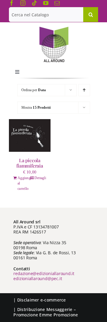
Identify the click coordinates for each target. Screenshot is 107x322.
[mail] (57, 3)
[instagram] (23, 3)
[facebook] (11, 3)
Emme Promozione (58, 315)
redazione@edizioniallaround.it (43, 273)
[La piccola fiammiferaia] (30, 135)
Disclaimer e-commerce (41, 300)
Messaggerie (59, 309)
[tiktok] (34, 3)
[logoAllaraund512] (53, 28)
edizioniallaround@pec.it (37, 278)
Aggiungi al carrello (23, 183)
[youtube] (45, 3)
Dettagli (40, 178)
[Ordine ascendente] (84, 90)
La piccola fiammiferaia (29, 163)
